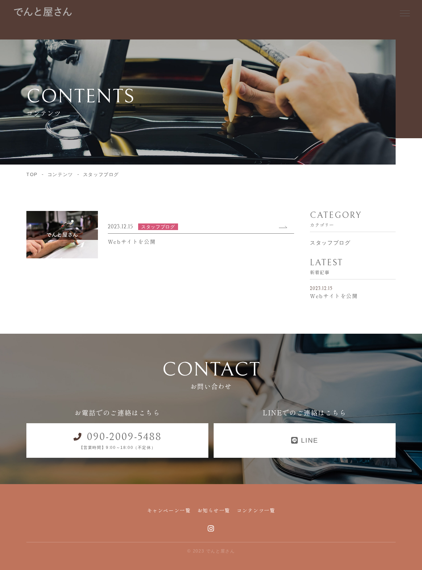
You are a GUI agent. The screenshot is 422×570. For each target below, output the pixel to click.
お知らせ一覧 (213, 510)
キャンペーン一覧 (169, 510)
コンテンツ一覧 (256, 510)
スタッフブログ (330, 243)
